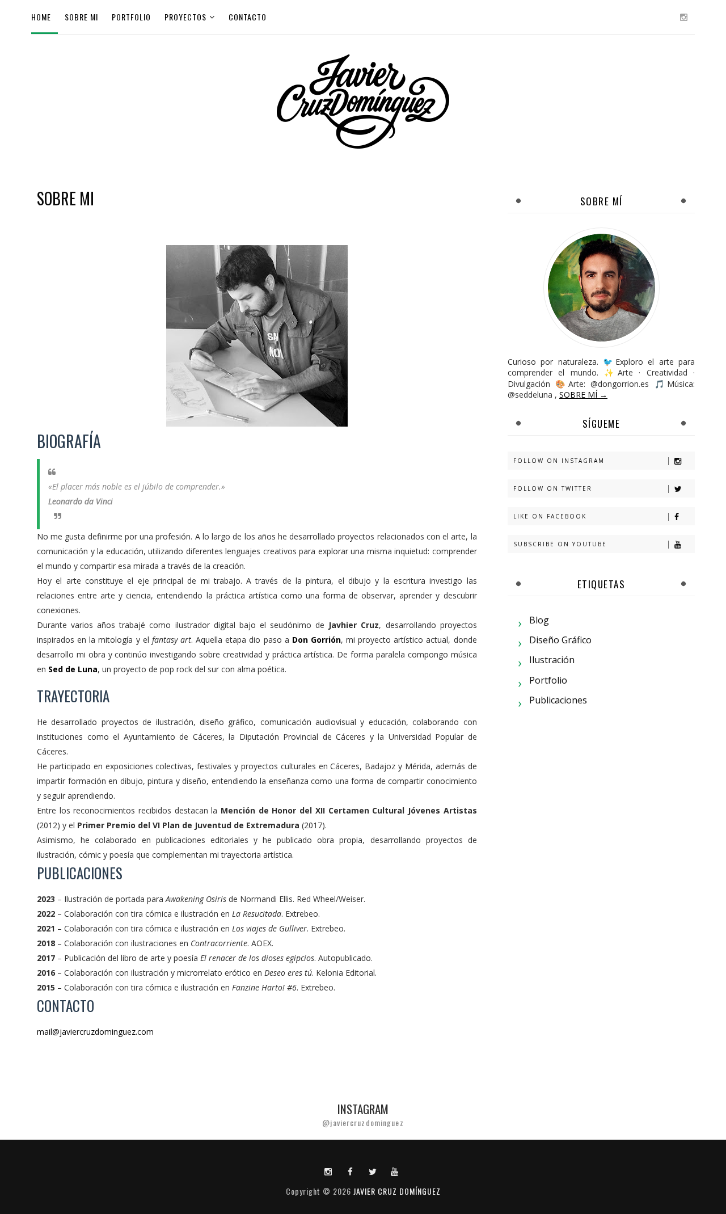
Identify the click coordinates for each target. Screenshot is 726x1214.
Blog (539, 620)
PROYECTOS (185, 17)
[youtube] (394, 1170)
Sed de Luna (73, 669)
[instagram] (683, 17)
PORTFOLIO (131, 17)
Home (41, 17)
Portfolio (548, 680)
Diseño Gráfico (560, 640)
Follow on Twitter (552, 488)
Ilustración (552, 660)
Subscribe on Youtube (560, 544)
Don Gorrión (316, 639)
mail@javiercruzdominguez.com (95, 1031)
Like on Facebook (549, 516)
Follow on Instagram (559, 461)
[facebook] (350, 1170)
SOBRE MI (81, 17)
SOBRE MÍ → (583, 394)
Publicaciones (558, 700)
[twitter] (372, 1170)
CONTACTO (248, 17)
